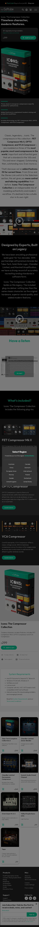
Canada (27, 464)
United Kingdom (11, 482)
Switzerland (27, 478)
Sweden (11, 478)
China (11, 467)
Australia (11, 464)
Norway (11, 475)
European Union (11, 471)
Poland (27, 475)
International (27, 471)
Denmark (27, 467)
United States (29, 456)
